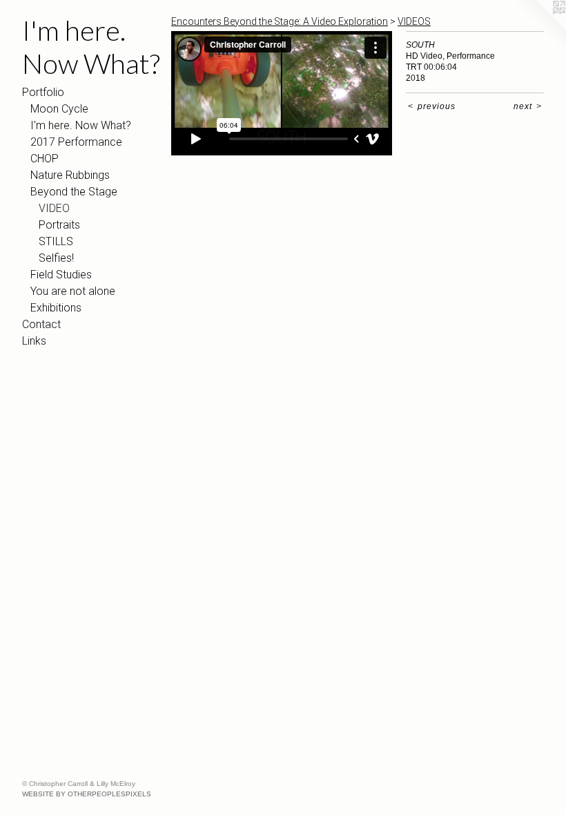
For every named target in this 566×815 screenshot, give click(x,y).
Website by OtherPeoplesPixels (86, 794)
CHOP (44, 158)
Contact (41, 324)
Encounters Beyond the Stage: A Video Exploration (279, 21)
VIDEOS (414, 21)
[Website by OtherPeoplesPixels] (538, 27)
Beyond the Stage (73, 191)
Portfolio (43, 92)
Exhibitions (55, 307)
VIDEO (54, 208)
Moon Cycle (59, 108)
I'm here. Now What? (80, 125)
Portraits (59, 224)
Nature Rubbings (70, 175)
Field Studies (61, 274)
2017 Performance (76, 141)
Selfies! (56, 258)
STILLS (56, 241)
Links (34, 340)
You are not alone (72, 291)
